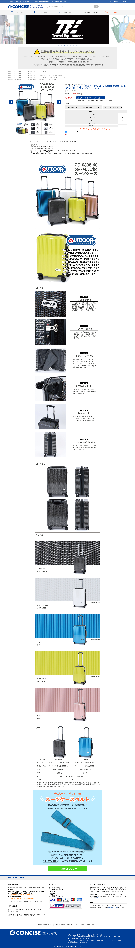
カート (115, 12)
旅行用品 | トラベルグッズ (24, 71)
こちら (98, 898)
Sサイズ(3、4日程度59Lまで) (56, 75)
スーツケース (35, 71)
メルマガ (108, 1)
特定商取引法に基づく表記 (44, 924)
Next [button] (59, 102)
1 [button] (59, 46)
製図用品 (67, 12)
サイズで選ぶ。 (43, 75)
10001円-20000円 (52, 79)
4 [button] (67, 46)
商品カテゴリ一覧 (12, 71)
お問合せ (123, 1)
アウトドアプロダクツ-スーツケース (59, 77)
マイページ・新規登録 (91, 12)
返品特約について (72, 924)
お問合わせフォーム (92, 924)
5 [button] (70, 46)
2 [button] (62, 46)
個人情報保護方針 (60, 924)
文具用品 (44, 12)
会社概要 (116, 1)
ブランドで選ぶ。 (44, 71)
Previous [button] (11, 102)
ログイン (101, 1)
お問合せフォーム (113, 907)
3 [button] (65, 46)
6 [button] (73, 46)
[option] (67, 29)
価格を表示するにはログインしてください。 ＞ (90, 98)
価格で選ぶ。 (43, 79)
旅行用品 (20, 12)
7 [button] (76, 46)
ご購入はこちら (67, 869)
